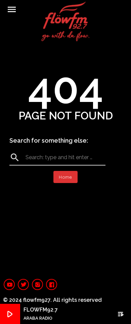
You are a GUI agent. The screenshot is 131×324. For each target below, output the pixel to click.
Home (65, 177)
